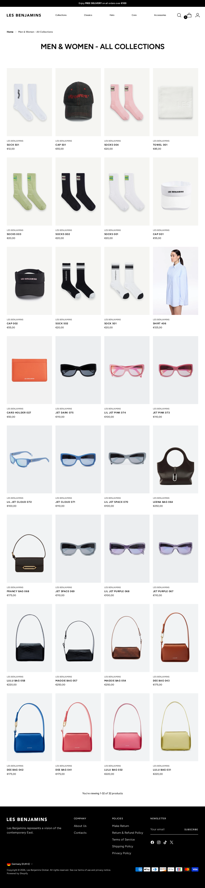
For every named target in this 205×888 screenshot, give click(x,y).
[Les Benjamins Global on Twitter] (172, 843)
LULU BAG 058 (16, 680)
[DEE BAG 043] (175, 638)
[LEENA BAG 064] (175, 459)
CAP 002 (12, 323)
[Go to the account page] (196, 15)
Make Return (120, 826)
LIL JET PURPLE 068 (117, 591)
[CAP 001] (175, 191)
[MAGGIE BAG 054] (127, 638)
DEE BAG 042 (15, 769)
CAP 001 (158, 234)
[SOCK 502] (78, 281)
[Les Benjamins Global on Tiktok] (165, 843)
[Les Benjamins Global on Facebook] (152, 843)
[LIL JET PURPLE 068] (127, 549)
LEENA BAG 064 (163, 501)
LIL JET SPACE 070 (116, 501)
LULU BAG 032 (113, 769)
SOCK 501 (13, 144)
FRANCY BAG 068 (18, 591)
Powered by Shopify (17, 873)
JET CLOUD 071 (65, 501)
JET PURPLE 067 (163, 591)
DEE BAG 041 (63, 769)
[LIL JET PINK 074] (127, 370)
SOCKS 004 (111, 144)
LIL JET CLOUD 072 (19, 501)
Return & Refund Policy (127, 833)
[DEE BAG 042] (29, 727)
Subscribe (191, 829)
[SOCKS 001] (127, 191)
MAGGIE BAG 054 (115, 680)
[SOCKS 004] (127, 102)
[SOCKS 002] (78, 191)
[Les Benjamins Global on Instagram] (159, 843)
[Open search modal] (179, 15)
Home (10, 31)
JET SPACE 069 (65, 591)
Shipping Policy (122, 846)
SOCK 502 (61, 323)
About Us (80, 826)
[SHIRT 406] (175, 281)
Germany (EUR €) (21, 864)
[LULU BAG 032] (127, 727)
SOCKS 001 (111, 234)
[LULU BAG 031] (175, 727)
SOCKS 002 (62, 234)
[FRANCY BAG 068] (29, 549)
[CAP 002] (29, 281)
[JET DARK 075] (78, 370)
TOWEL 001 (160, 144)
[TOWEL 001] (175, 102)
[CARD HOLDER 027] (29, 370)
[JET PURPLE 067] (175, 549)
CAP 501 (60, 144)
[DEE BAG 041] (78, 727)
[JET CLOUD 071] (78, 459)
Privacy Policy (121, 853)
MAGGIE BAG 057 (66, 680)
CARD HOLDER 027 (19, 412)
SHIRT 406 (159, 323)
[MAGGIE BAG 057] (78, 638)
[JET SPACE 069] (78, 549)
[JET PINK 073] (175, 370)
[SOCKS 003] (29, 191)
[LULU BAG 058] (29, 638)
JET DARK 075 (64, 412)
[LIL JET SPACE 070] (127, 459)
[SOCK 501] (29, 102)
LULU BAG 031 (162, 769)
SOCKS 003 (14, 234)
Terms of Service (123, 839)
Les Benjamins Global (38, 870)
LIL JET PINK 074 (115, 412)
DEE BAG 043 (161, 680)
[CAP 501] (78, 102)
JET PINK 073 (161, 412)
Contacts (80, 833)
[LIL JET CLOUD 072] (29, 459)
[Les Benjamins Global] (24, 15)
